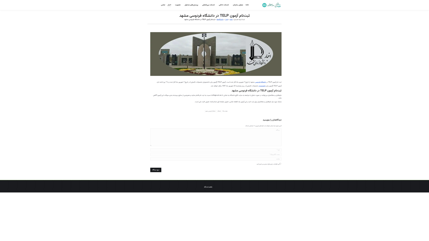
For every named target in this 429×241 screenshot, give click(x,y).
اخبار (226, 19)
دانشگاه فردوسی (260, 82)
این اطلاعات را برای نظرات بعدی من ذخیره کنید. (268, 164)
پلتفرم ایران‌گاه (208, 187)
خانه (231, 19)
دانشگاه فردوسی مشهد (210, 111)
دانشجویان (262, 86)
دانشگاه (219, 111)
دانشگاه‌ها (220, 19)
